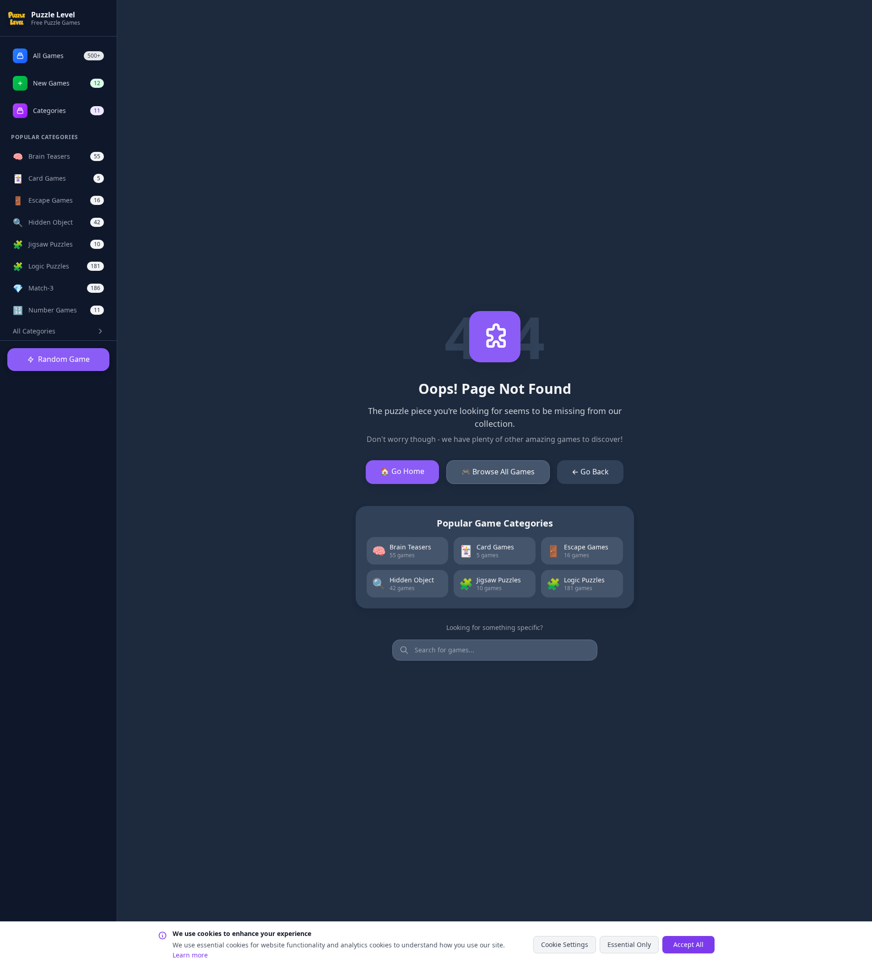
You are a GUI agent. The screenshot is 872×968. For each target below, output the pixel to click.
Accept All (688, 944)
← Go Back (590, 472)
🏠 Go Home (402, 471)
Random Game (64, 359)
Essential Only (629, 944)
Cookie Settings (564, 944)
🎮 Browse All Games (498, 472)
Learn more (190, 955)
